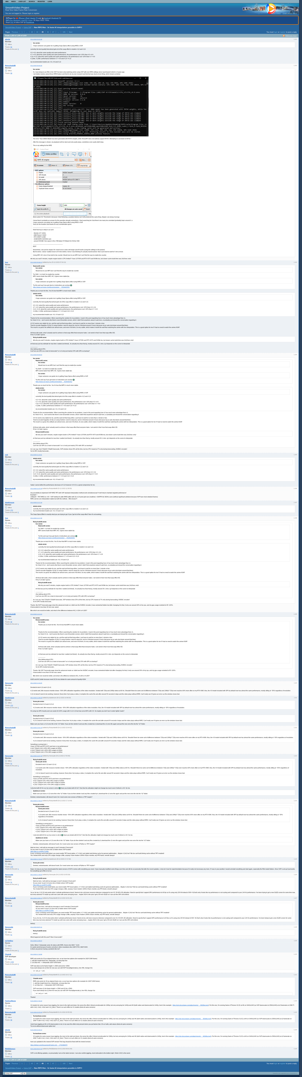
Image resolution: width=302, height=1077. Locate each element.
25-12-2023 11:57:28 (36, 488)
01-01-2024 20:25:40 (36, 1012)
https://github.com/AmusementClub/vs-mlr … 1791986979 (48, 1045)
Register (41, 1)
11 (11, 1056)
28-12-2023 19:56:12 (36, 898)
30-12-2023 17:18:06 (36, 954)
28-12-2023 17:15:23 (36, 859)
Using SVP (27, 27)
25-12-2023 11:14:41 (36, 454)
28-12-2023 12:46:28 (36, 697)
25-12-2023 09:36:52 (36, 354)
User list (22, 1)
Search (32, 1)
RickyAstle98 (10, 65)
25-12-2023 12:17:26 (36, 518)
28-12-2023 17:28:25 (36, 874)
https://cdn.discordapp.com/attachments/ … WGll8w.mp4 (190, 1005)
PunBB (279, 1073)
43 (32, 32)
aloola (7, 39)
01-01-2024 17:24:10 (36, 1001)
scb (6, 455)
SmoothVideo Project (17, 7)
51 (11, 691)
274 (11, 510)
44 (37, 32)
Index (13, 1)
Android (47, 18)
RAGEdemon (10, 1049)
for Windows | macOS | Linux (19, 20)
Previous (15, 32)
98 (11, 73)
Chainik (8, 954)
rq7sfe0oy (9, 941)
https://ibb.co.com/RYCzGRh (39, 851)
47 (53, 32)
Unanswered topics (290, 13)
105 (64, 32)
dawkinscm (9, 502)
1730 (12, 962)
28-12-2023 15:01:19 (36, 727)
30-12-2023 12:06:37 (36, 940)
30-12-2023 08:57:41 (36, 927)
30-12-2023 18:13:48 (36, 974)
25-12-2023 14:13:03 (36, 614)
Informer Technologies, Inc (291, 1073)
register (283, 32)
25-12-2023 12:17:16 (36, 502)
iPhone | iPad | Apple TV (28, 18)
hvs (6, 262)
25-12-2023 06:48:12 (36, 262)
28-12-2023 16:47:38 (36, 756)
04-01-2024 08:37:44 (36, 1048)
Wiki (6, 1)
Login (50, 1)
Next (70, 32)
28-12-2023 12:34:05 (36, 683)
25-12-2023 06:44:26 (36, 65)
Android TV (56, 18)
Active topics (276, 13)
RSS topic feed (291, 36)
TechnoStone (10, 1001)
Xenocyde (9, 683)
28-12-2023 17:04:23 (36, 800)
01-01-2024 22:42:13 (36, 1030)
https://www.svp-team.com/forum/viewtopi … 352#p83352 (51, 287)
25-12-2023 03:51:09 (36, 39)
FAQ (12, 22)
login (275, 32)
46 (48, 32)
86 (11, 47)
